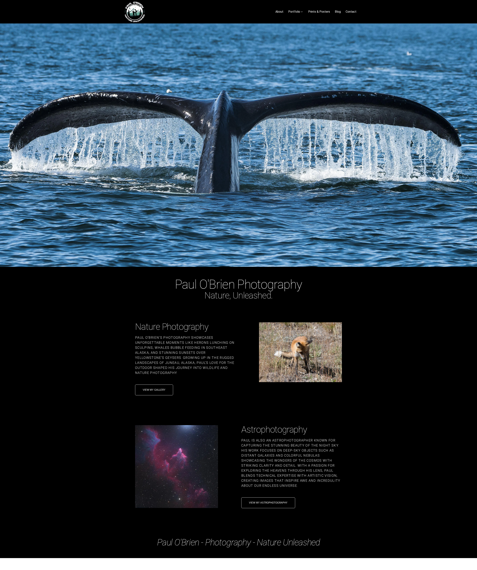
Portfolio (294, 11)
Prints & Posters (319, 11)
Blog (338, 11)
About (279, 11)
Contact (351, 11)
